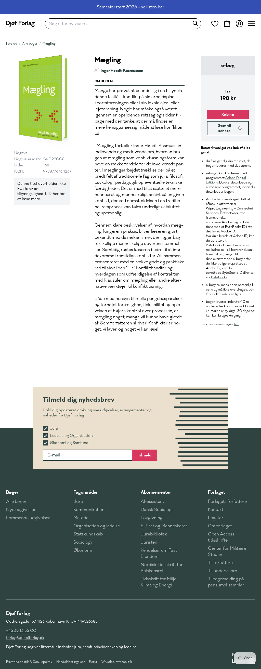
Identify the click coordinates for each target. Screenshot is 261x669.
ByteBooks (219, 277)
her (236, 324)
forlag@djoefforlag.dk (25, 637)
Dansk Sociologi (157, 510)
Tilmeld (144, 455)
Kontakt (215, 510)
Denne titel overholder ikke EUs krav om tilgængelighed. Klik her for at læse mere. (41, 191)
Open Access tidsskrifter (221, 537)
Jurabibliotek (154, 534)
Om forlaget (220, 526)
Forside (11, 44)
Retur (93, 662)
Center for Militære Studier (227, 551)
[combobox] (119, 24)
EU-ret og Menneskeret (164, 526)
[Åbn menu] (251, 23)
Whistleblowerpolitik (116, 662)
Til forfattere (220, 563)
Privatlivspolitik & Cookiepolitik (29, 662)
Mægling (49, 43)
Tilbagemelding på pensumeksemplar (226, 582)
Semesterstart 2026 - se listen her (130, 7)
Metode (80, 518)
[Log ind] (239, 23)
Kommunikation (89, 510)
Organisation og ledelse (96, 526)
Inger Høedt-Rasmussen (122, 70)
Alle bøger (29, 44)
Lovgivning (152, 518)
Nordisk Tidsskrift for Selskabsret (162, 568)
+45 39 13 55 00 (21, 630)
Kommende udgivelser (28, 518)
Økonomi (82, 550)
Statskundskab (88, 534)
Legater (215, 518)
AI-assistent (152, 501)
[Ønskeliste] (214, 23)
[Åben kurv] (227, 24)
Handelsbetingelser (70, 662)
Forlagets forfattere (227, 501)
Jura (78, 501)
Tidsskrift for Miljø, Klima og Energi (159, 582)
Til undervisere (222, 571)
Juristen (149, 542)
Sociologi (82, 542)
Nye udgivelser (21, 510)
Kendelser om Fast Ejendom (159, 553)
